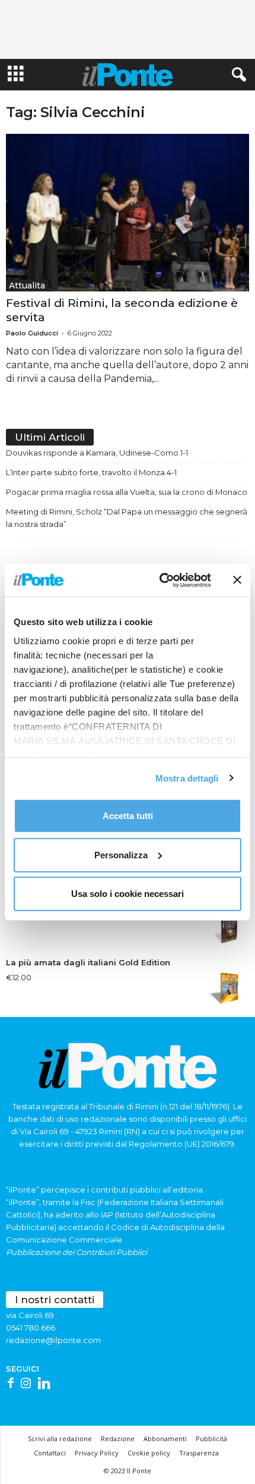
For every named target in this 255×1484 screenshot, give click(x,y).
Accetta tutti (128, 816)
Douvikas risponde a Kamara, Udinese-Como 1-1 (97, 452)
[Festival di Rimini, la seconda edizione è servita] (127, 212)
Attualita (27, 285)
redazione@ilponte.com (53, 1340)
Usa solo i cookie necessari (127, 894)
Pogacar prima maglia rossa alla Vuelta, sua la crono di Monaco (126, 492)
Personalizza (121, 854)
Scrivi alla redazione (60, 1438)
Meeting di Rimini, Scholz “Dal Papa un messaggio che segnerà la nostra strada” (126, 518)
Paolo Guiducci (32, 333)
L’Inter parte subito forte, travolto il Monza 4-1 (91, 472)
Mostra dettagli (187, 778)
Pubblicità (211, 1438)
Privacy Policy (97, 1452)
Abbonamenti (165, 1438)
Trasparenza (199, 1452)
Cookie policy (149, 1452)
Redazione (118, 1438)
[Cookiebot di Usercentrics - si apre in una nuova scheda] (160, 580)
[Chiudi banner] (237, 580)
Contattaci (50, 1452)
